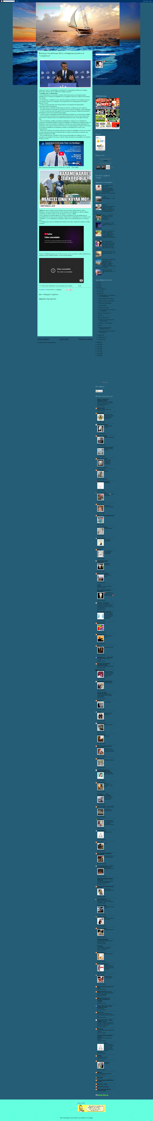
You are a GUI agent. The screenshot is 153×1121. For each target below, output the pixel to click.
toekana (99, 712)
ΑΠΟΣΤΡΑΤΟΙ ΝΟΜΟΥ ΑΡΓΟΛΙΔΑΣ (102, 562)
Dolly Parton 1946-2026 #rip (108, 426)
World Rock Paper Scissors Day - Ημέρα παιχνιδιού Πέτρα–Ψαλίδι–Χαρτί (108, 416)
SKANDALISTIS (101, 670)
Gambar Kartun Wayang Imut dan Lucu (109, 889)
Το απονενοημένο (102, 305)
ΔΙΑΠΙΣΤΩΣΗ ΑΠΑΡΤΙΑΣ (107, 564)
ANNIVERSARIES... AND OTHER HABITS (109, 773)
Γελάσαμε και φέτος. (108, 724)
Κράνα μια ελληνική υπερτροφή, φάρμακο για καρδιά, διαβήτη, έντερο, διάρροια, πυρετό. (108, 674)
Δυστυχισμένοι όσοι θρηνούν (108, 259)
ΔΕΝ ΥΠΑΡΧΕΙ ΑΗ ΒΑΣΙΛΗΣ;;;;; (108, 714)
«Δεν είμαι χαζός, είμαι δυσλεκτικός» (107, 186)
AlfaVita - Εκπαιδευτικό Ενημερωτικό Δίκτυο (103, 400)
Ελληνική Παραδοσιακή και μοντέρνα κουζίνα (104, 1090)
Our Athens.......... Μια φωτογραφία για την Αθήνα (104, 795)
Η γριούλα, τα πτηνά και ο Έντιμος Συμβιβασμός (108, 232)
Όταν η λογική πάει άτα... (104, 317)
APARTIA (99, 1056)
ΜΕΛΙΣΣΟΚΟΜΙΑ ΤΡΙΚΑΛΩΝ (104, 612)
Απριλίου (100, 335)
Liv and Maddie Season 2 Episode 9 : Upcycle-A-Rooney (105, 941)
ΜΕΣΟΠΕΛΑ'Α (107, 482)
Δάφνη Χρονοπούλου (102, 424)
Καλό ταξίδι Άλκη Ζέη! (108, 647)
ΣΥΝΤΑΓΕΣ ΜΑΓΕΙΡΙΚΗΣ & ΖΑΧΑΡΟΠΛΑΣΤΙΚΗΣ (103, 664)
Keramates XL (100, 758)
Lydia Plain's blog (101, 917)
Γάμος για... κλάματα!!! (107, 215)
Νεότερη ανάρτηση (43, 339)
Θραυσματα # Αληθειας (103, 573)
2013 (98, 353)
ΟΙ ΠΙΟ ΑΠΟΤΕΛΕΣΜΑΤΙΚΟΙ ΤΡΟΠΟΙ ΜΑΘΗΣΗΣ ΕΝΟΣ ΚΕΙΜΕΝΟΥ (105, 882)
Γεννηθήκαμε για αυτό (109, 929)
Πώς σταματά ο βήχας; (107, 241)
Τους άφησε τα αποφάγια (107, 1063)
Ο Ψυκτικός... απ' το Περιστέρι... (105, 323)
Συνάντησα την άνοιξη (103, 307)
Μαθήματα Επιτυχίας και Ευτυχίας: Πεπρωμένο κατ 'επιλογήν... (103, 999)
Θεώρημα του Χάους (108, 953)
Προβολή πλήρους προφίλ (110, 63)
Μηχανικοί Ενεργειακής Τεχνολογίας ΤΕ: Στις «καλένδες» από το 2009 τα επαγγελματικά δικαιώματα (105, 403)
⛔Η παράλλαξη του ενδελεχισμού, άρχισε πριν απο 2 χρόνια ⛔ (108, 594)
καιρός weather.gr (100, 151)
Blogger (91, 1117)
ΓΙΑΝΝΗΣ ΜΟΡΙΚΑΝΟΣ (102, 939)
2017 (98, 344)
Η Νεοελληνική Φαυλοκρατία (104, 303)
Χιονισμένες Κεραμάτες (109, 760)
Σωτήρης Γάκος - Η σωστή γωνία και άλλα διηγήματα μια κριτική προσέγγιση (109, 967)
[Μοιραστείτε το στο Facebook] (70, 290)
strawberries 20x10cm (109, 868)
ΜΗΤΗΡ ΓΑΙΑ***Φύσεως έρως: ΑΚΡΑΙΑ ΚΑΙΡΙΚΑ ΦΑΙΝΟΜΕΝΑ (105, 993)
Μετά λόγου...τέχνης (102, 1084)
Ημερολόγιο (100, 842)
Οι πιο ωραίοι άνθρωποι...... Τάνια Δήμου (108, 785)
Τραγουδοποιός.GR (102, 458)
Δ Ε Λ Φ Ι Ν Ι (100, 1012)
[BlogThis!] (67, 290)
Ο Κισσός (106, 471)
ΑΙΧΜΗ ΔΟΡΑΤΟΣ (101, 830)
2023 (98, 282)
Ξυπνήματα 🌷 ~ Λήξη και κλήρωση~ (109, 495)
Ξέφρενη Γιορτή (100, 1008)
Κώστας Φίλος (108, 61)
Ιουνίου (100, 291)
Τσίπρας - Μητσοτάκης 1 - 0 (104, 313)
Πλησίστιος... (51, 7)
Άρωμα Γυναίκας (101, 734)
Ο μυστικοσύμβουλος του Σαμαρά (106, 298)
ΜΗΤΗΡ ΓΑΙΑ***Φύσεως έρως (104, 991)
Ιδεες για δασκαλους (102, 527)
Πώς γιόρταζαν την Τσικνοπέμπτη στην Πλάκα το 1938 (108, 798)
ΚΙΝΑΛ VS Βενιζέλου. (108, 682)
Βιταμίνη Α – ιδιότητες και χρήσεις (104, 586)
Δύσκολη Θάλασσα (102, 899)
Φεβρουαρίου (101, 337)
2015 (98, 348)
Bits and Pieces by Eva (103, 1086)
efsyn (76, 167)
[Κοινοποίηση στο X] (69, 290)
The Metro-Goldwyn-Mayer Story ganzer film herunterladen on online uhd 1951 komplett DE (108, 616)
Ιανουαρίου (101, 339)
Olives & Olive (100, 975)
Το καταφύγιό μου (101, 782)
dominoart (99, 819)
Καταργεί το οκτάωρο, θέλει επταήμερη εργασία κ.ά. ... (105, 328)
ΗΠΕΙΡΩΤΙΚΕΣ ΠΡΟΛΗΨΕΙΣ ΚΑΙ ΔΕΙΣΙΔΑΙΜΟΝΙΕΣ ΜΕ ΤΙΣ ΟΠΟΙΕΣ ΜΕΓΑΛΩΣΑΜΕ (104, 695)
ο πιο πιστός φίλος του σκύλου (105, 447)
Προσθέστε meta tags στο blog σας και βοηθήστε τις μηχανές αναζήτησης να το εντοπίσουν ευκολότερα (105, 1024)
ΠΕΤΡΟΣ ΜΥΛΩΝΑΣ (102, 693)
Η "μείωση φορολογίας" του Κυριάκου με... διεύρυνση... (106, 310)
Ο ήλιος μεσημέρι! (101, 928)
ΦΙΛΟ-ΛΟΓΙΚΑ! (101, 623)
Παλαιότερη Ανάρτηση (85, 339)
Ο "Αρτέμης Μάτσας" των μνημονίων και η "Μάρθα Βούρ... (106, 296)
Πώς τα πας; (106, 736)
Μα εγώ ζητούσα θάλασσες (108, 251)
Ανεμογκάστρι (100, 1061)
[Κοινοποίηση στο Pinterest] (72, 290)
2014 (98, 351)
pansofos (99, 1072)
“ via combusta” (107, 701)
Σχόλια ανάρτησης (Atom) (50, 342)
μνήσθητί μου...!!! (101, 634)
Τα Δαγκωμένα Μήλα (107, 270)
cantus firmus (100, 504)
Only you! (99, 646)
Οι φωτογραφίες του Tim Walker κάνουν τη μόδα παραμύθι (104, 948)
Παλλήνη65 (100, 1077)
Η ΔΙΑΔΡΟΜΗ (100, 413)
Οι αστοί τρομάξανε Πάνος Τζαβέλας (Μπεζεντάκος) (108, 552)
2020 (98, 285)
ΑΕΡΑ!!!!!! (99, 549)
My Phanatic (100, 1029)
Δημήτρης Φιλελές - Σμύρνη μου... (104, 409)
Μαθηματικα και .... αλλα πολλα (105, 657)
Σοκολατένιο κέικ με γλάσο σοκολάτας (108, 977)
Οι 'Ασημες (100, 946)
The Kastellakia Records (103, 481)
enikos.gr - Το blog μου (103, 603)
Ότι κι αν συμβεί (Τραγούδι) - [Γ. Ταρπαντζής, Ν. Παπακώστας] (107, 462)
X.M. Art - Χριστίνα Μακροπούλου (105, 515)
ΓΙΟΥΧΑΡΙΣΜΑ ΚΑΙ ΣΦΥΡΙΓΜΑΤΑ (104, 1073)
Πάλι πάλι (100, 315)
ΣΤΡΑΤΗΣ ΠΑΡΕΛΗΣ (102, 436)
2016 (98, 346)
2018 (98, 342)
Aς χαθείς (104, 197)
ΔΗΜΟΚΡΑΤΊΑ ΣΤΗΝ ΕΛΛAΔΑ (104, 681)
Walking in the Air (108, 832)
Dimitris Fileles (101, 408)
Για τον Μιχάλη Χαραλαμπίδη (107, 540)
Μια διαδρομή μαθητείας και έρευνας (109, 506)
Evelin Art (99, 700)
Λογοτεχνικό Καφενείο (102, 964)
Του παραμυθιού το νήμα (108, 223)
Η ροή (105, 843)
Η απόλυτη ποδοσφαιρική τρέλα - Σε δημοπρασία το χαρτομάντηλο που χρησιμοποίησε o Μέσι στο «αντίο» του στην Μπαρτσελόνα (105, 606)
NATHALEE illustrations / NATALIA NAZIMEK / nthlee (104, 771)
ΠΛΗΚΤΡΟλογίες (101, 723)
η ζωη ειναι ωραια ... (102, 493)
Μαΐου (100, 293)
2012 (98, 355)
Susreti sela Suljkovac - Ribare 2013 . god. (109, 856)
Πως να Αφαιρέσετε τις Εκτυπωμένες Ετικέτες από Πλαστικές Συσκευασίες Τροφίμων (109, 822)
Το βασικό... (99, 1002)
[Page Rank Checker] (99, 392)
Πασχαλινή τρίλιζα (108, 528)
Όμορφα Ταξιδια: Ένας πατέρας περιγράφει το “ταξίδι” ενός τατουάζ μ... (105, 901)
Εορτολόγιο (105, 382)
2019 (98, 287)
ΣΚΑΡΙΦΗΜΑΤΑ (101, 470)
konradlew (83, 1117)
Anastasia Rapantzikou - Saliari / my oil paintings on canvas (105, 867)
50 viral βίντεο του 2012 (102, 1057)
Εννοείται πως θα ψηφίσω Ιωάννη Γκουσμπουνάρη (106, 320)
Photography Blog (101, 905)
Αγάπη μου (104, 205)
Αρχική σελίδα (64, 339)
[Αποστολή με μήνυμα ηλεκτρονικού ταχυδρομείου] (66, 290)
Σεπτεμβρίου (101, 289)
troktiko (99, 585)
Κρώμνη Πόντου (101, 538)
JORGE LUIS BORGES (109, 437)
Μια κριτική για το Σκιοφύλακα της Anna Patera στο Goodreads (109, 750)
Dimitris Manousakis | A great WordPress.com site (104, 1006)
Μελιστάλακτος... (101, 952)
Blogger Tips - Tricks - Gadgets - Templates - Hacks (105, 1020)
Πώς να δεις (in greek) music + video (109, 919)
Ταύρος (100, 325)
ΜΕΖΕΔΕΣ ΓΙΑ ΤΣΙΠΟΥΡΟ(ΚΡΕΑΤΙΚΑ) (105, 666)
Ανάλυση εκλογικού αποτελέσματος (106, 301)
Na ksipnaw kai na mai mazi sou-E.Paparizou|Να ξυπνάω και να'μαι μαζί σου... (105, 1015)
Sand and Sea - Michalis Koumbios (108, 810)
